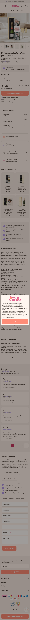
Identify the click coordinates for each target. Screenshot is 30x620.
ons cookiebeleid (9, 317)
